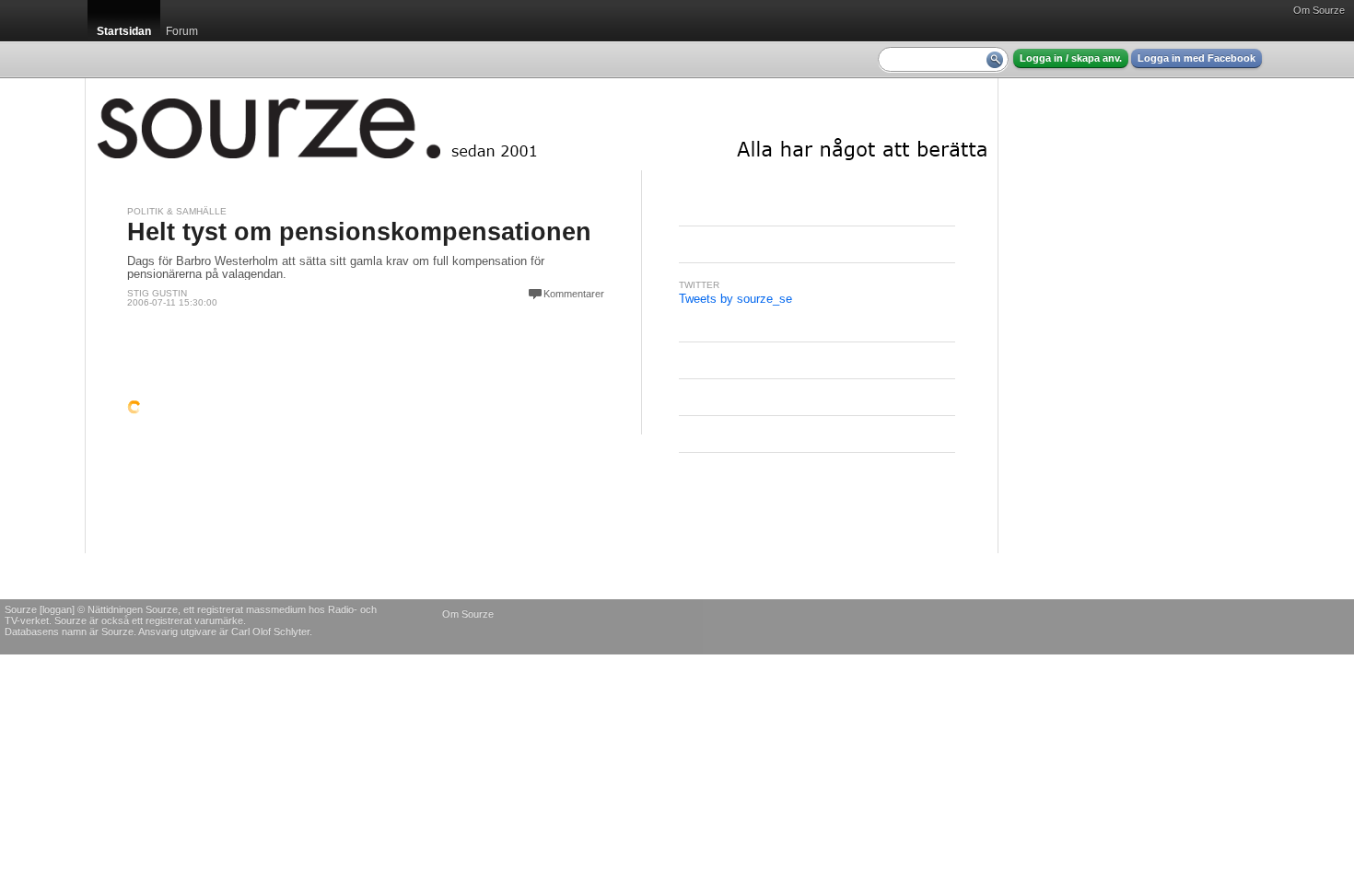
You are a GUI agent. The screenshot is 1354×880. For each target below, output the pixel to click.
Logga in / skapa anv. (1071, 58)
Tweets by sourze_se (735, 299)
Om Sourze (1319, 10)
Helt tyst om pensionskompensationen (359, 232)
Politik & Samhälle (177, 211)
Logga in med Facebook (1196, 58)
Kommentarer (573, 293)
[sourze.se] (541, 124)
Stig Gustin (157, 293)
